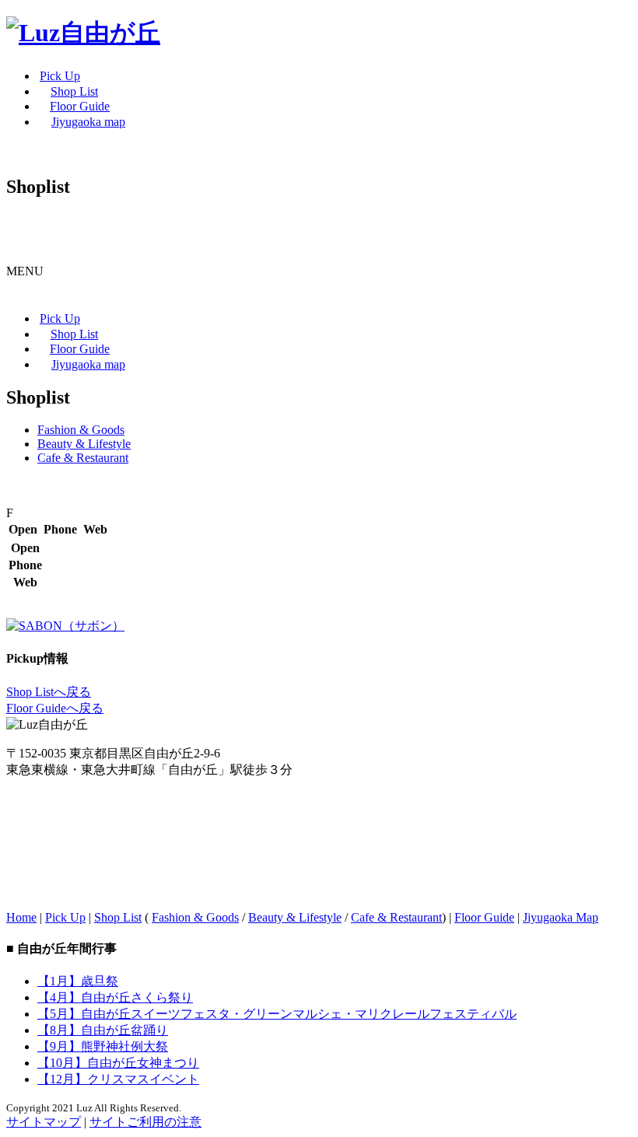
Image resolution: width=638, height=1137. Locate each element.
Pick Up (65, 917)
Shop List (118, 917)
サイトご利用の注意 (145, 1121)
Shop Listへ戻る (48, 691)
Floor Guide (484, 917)
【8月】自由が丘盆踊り (102, 1030)
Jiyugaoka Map (560, 917)
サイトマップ (43, 1121)
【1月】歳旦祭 (77, 981)
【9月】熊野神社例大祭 (102, 1046)
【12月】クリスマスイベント (118, 1079)
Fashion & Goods (80, 429)
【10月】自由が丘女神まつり (118, 1062)
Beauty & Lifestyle (84, 443)
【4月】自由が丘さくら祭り (115, 997)
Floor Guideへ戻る (54, 708)
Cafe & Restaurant (82, 457)
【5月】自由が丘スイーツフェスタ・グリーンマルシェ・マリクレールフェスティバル (277, 1013)
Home (21, 917)
